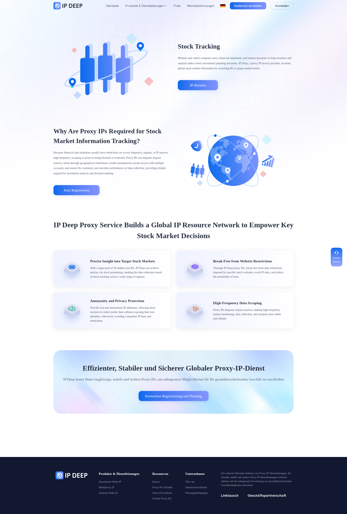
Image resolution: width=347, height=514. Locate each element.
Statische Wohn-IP (108, 493)
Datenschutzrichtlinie (196, 487)
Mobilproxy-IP (106, 487)
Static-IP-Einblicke (162, 493)
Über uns (190, 481)
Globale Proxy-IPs (161, 498)
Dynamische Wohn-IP (110, 481)
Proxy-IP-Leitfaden (162, 487)
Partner (156, 481)
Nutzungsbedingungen (196, 493)
